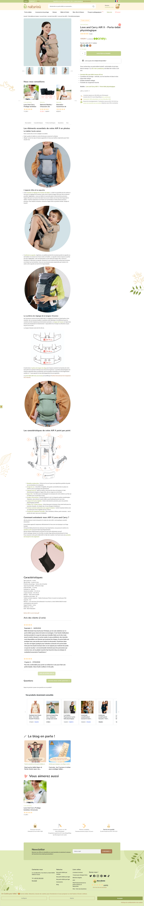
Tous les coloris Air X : (88, 43)
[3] (84, 33)
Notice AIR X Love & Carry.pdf (31, 613)
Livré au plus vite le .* (95, 60)
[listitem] (35, 712)
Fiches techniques (50, 123)
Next (71, 71)
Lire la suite (84, 91)
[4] (86, 33)
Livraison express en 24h (59, 829)
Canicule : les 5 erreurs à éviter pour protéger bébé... (60, 768)
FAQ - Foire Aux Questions (79, 889)
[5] (87, 33)
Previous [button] (20, 101)
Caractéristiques (38, 123)
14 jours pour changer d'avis (80, 875)
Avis (67, 123)
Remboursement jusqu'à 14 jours (84, 831)
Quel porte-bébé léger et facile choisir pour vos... (33, 768)
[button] (25, 711)
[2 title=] (26, 109)
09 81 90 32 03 (87, 1)
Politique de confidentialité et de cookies (132, 902)
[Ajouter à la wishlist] (119, 24)
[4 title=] (29, 109)
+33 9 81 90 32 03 (38, 878)
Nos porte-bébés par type (63, 879)
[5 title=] (31, 109)
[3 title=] (28, 109)
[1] (81, 33)
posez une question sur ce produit (92, 103)
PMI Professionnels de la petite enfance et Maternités (79, 884)
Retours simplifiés (84, 829)
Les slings (63, 764)
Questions (61, 123)
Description (28, 123)
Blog (26, 1)
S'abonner (105, 851)
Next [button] (75, 101)
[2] (82, 33)
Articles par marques (54, 764)
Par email (34, 880)
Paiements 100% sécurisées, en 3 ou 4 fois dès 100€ (97, 99)
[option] (31, 99)
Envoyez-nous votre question (58, 681)
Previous (23, 71)
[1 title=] (24, 109)
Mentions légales (77, 877)
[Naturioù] (32, 6)
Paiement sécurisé (35, 829)
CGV (74, 880)
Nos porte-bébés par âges (63, 876)
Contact (32, 1)
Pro (38, 1)
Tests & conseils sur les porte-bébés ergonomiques (37, 764)
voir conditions (106, 97)
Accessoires (59, 882)
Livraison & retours (78, 872)
